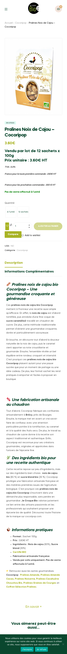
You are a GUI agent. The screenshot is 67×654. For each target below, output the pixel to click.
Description (14, 263)
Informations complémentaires (29, 271)
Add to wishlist (32, 235)
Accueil (9, 23)
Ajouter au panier (48, 226)
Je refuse (41, 649)
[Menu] (8, 9)
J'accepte (27, 649)
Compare (13, 234)
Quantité (9, 203)
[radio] (10, 212)
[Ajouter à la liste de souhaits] (7, 226)
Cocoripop (20, 23)
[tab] (33, 263)
